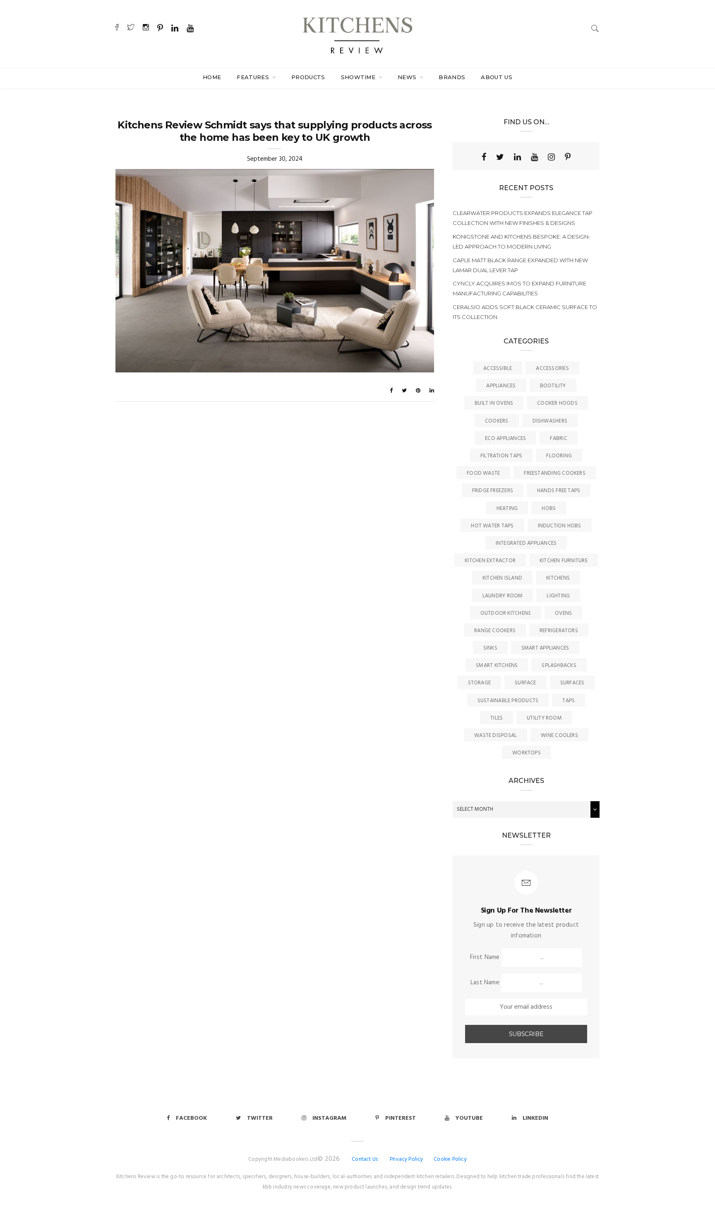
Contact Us (365, 1159)
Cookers (497, 421)
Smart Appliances (545, 648)
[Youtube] (534, 157)
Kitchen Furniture (564, 560)
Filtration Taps (501, 456)
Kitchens (558, 578)
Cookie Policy (450, 1159)
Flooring (559, 456)
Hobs (549, 508)
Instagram (329, 1118)
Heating (507, 508)
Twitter (260, 1118)
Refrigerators (559, 630)
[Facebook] (484, 157)
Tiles (496, 718)
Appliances (501, 386)
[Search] (595, 28)
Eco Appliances (505, 438)
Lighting (558, 596)
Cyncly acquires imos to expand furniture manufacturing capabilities (519, 288)
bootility (553, 386)
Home (212, 77)
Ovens (563, 613)
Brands (452, 77)
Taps (568, 700)
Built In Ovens (494, 403)
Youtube (469, 1118)
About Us (496, 77)
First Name (484, 957)
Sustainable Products (508, 700)
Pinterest (400, 1118)
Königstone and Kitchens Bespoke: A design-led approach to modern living (521, 241)
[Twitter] (500, 157)
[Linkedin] (517, 157)
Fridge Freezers (492, 490)
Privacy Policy (406, 1159)
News (408, 77)
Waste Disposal (495, 735)
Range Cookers (495, 630)
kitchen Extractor (490, 560)
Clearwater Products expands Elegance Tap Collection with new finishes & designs (523, 218)
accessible (497, 368)
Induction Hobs (559, 526)
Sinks (490, 648)
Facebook (191, 1118)
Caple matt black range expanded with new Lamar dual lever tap (520, 265)
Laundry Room (502, 596)
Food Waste (483, 473)
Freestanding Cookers (554, 473)
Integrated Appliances (526, 543)
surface (525, 683)
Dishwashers (550, 421)
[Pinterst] (568, 157)
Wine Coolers (559, 735)
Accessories (552, 368)
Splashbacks (559, 665)
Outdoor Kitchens (505, 613)
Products (308, 77)
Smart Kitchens (497, 665)
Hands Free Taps (558, 490)
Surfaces (572, 683)
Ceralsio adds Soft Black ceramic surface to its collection (525, 312)
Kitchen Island (502, 578)
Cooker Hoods (557, 403)
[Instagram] (551, 157)
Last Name (484, 983)
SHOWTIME (359, 77)
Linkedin (535, 1118)
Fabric (558, 438)
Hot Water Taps (492, 526)
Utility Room (544, 718)
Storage (479, 683)
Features (254, 77)
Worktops (526, 753)
